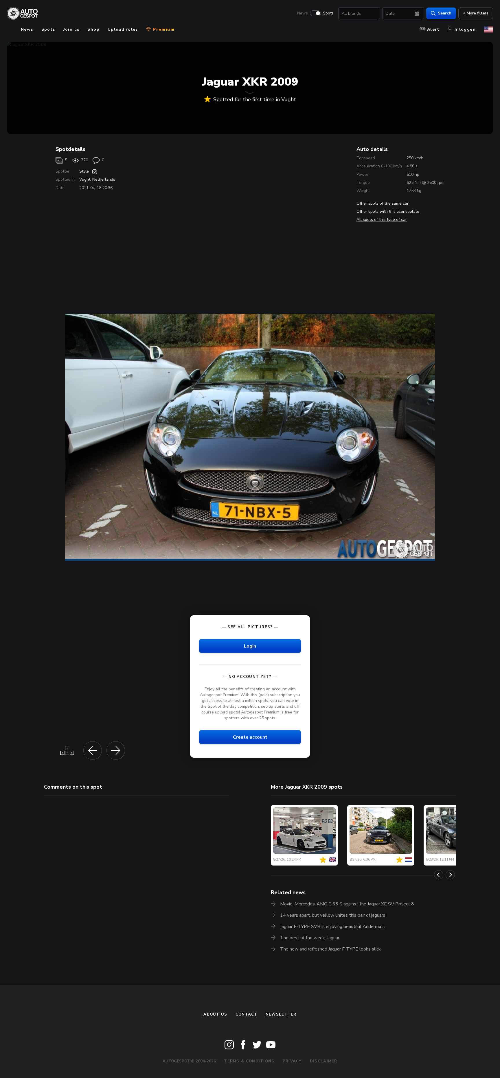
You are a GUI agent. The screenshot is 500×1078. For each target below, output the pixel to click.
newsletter (281, 1014)
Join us (71, 29)
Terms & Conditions (249, 1061)
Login (250, 646)
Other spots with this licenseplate (387, 211)
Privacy (292, 1061)
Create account (250, 737)
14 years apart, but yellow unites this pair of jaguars (332, 915)
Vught (84, 179)
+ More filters (475, 13)
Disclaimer (323, 1061)
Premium (162, 29)
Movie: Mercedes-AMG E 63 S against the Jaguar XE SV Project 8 (347, 904)
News (302, 13)
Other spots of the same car (382, 203)
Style (84, 171)
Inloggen (465, 29)
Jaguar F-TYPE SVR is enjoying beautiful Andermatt (332, 926)
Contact (247, 1014)
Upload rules (123, 29)
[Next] (450, 875)
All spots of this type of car (381, 219)
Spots (328, 13)
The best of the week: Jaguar (309, 938)
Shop (93, 29)
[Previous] (438, 875)
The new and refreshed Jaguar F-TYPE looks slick (330, 949)
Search (444, 13)
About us (215, 1014)
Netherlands (103, 179)
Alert (433, 29)
